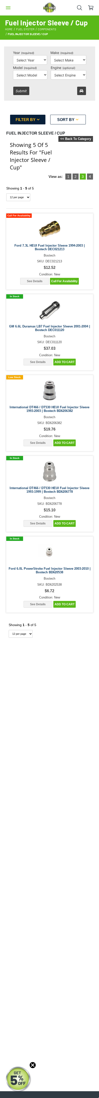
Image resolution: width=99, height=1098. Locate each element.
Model (25, 68)
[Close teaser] (32, 1065)
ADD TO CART (64, 362)
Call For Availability (64, 281)
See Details (35, 281)
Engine (63, 68)
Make (61, 53)
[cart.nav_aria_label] (93, 7)
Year (23, 53)
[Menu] (8, 7)
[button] (18, 1079)
